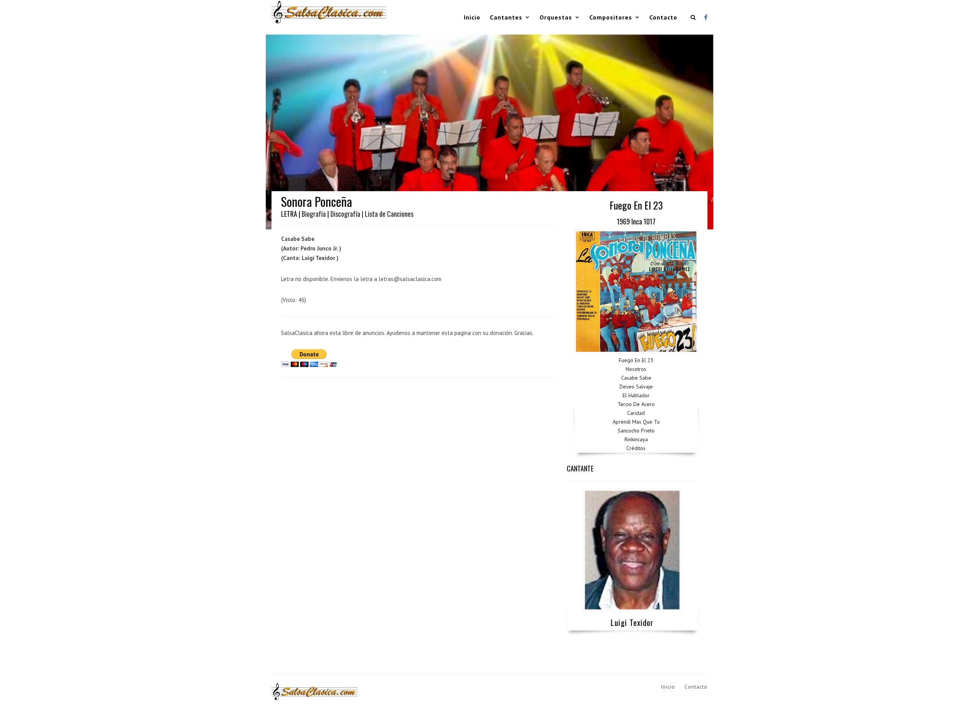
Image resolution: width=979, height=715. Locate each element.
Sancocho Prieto (636, 430)
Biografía (314, 214)
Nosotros (636, 369)
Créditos (636, 448)
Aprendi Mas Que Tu (636, 421)
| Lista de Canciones (387, 214)
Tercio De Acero (636, 404)
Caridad (636, 413)
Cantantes (506, 17)
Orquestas (556, 17)
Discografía (345, 214)
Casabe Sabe (636, 377)
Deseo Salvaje (636, 386)
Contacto (663, 17)
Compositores (610, 17)
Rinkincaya (636, 439)
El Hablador (636, 395)
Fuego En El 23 (636, 360)
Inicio (472, 17)
